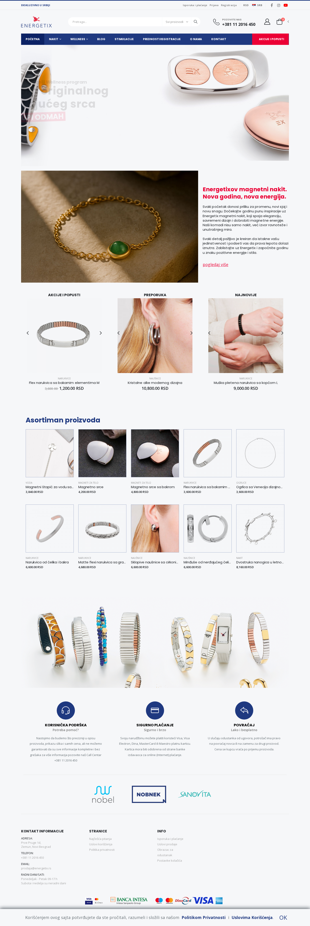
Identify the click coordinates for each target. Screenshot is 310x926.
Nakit (53, 39)
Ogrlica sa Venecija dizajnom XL (260, 487)
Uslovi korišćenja (100, 844)
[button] (279, 21)
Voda (29, 482)
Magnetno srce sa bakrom (153, 487)
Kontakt (218, 39)
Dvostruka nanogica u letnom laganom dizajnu (260, 562)
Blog (101, 39)
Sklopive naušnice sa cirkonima (155, 562)
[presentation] (16, 105)
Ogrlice (241, 482)
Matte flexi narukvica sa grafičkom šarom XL (102, 562)
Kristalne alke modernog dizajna (155, 383)
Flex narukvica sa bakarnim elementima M (64, 383)
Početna (33, 39)
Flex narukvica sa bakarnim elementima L (208, 487)
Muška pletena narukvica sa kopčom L (246, 383)
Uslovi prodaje (167, 844)
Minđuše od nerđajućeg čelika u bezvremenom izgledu (208, 562)
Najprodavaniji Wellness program (75, 82)
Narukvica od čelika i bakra (47, 562)
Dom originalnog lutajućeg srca (86, 97)
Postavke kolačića (169, 860)
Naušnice (155, 378)
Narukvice (64, 378)
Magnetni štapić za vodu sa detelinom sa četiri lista (50, 487)
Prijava (214, 5)
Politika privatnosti (102, 850)
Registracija (229, 5)
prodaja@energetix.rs (36, 868)
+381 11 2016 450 (238, 24)
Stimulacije (124, 39)
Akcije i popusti (271, 39)
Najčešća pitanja (100, 839)
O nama (196, 39)
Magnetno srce (90, 487)
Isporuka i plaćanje (195, 5)
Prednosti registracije (162, 39)
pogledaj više (215, 264)
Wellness (77, 39)
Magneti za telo (88, 482)
